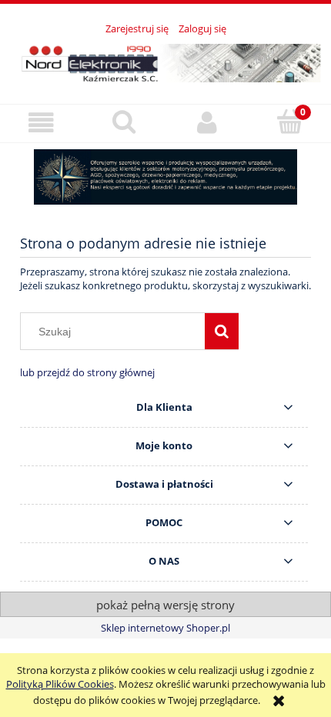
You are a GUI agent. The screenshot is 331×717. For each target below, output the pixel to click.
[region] (165, 177)
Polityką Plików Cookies (60, 684)
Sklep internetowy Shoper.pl (165, 628)
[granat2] (165, 177)
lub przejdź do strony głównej (87, 372)
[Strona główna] (165, 61)
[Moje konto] (207, 123)
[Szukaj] (222, 330)
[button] (41, 123)
